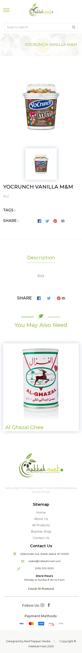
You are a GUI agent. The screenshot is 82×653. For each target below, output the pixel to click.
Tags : (9, 210)
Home (10, 44)
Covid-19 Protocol (41, 588)
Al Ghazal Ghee (24, 427)
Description (41, 257)
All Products (41, 525)
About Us (41, 519)
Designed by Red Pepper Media (28, 641)
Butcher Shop (41, 531)
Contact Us (41, 538)
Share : (11, 220)
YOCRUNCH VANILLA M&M (38, 187)
